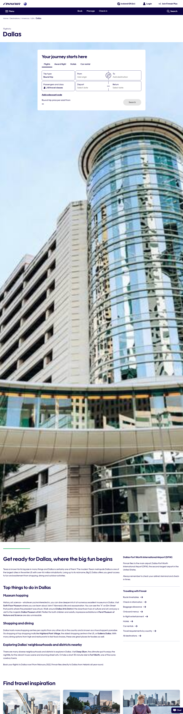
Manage (91, 11)
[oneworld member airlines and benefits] (25, 3)
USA (32, 18)
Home (5, 18)
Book (80, 11)
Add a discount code (52, 95)
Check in (103, 11)
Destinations (15, 18)
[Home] (11, 3)
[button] (108, 75)
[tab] (47, 64)
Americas (25, 18)
